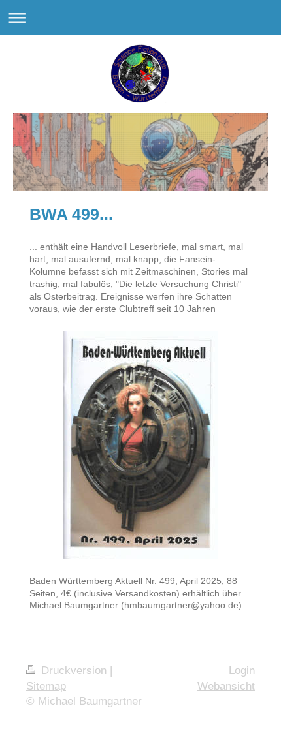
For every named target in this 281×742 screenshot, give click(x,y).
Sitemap (46, 686)
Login (242, 670)
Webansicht (226, 686)
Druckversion (74, 670)
